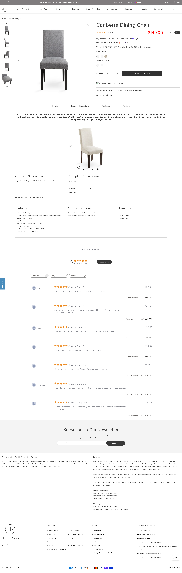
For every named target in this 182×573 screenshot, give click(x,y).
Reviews (126, 106)
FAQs (95, 542)
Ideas (72, 542)
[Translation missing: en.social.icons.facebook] (104, 96)
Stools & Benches (93, 9)
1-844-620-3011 (144, 530)
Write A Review (104, 262)
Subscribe (115, 443)
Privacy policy (98, 549)
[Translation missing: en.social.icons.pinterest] (111, 96)
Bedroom (75, 9)
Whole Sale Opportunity (57, 549)
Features (106, 106)
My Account (97, 531)
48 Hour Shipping (76, 545)
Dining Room (43, 9)
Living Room (60, 9)
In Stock (73, 538)
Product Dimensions (80, 106)
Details (55, 106)
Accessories (112, 9)
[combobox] (59, 276)
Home (4, 19)
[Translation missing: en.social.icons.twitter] (107, 96)
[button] (44, 9)
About (50, 545)
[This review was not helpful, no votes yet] (150, 298)
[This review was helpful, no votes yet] (146, 298)
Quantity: (99, 73)
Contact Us (97, 538)
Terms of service (99, 534)
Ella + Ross (10, 568)
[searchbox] (37, 275)
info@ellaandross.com (147, 534)
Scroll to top (175, 567)
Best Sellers (52, 538)
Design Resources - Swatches (104, 553)
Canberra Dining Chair (15, 19)
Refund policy (98, 545)
